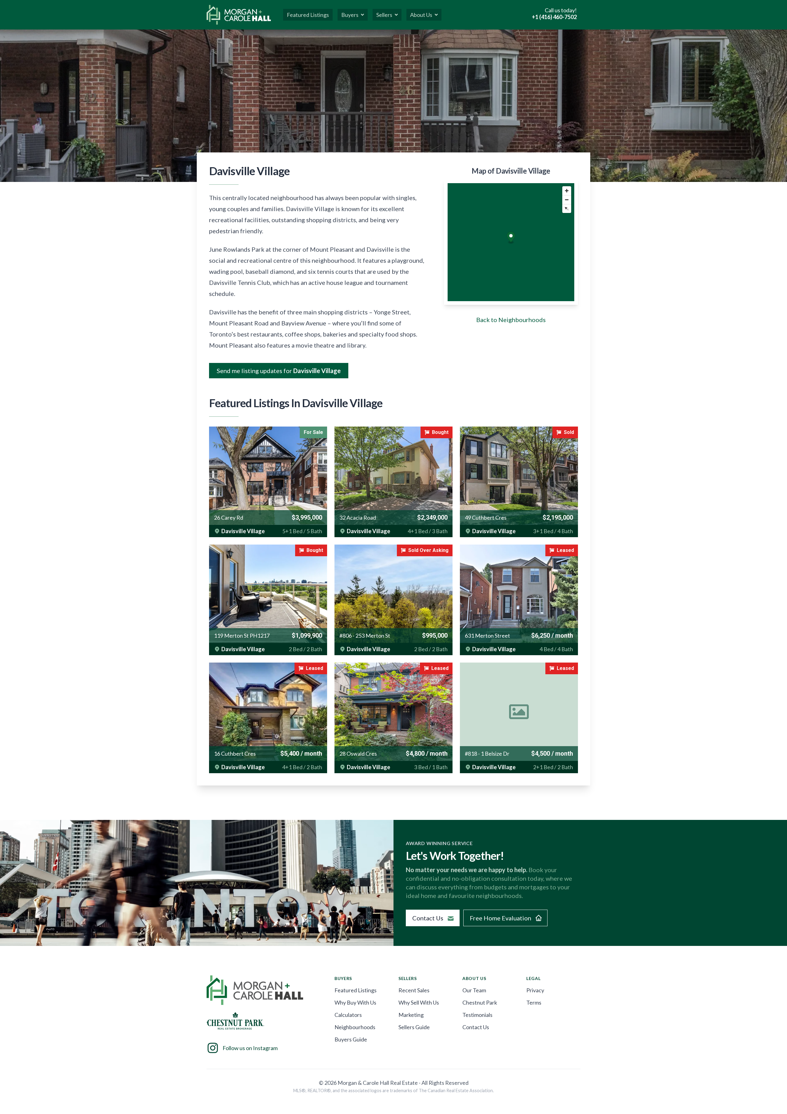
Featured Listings (355, 990)
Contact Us (427, 918)
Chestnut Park (479, 1002)
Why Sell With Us (418, 1002)
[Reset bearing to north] (566, 208)
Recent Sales (413, 990)
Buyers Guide (350, 1039)
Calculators (348, 1014)
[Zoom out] (566, 199)
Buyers (349, 14)
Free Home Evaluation (500, 918)
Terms (533, 1002)
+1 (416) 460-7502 (554, 17)
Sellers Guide (414, 1027)
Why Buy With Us (355, 1002)
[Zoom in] (566, 190)
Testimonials (477, 1014)
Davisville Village (243, 531)
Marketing (411, 1014)
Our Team (474, 990)
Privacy (535, 990)
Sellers (384, 14)
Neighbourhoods (354, 1027)
